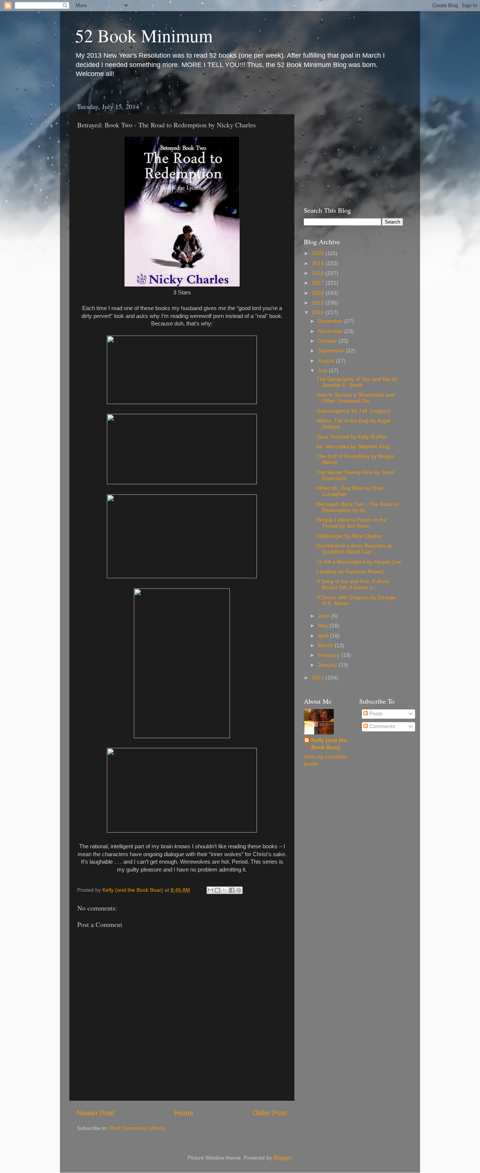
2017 (319, 283)
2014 (319, 312)
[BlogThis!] (217, 890)
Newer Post (95, 1113)
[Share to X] (224, 890)
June (324, 616)
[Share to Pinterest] (239, 890)
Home (184, 1113)
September (332, 351)
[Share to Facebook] (232, 890)
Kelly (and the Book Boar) (329, 743)
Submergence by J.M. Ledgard (353, 411)
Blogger (282, 1158)
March (326, 645)
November (331, 331)
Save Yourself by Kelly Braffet (351, 437)
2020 (319, 253)
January (328, 665)
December (331, 321)
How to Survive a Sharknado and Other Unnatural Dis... (355, 398)
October (328, 341)
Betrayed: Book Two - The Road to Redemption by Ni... (357, 507)
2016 (319, 293)
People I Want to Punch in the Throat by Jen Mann (351, 523)
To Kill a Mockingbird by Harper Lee (358, 562)
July (323, 370)
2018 (319, 273)
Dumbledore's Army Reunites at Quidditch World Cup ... (354, 549)
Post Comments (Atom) (137, 1128)
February (329, 655)
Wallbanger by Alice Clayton (349, 536)
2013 (319, 678)
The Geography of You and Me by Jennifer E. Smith (356, 382)
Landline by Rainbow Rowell (349, 572)
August (327, 361)
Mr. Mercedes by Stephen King (353, 446)
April (324, 636)
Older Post (270, 1113)
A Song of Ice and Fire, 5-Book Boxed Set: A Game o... (352, 584)
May (324, 625)
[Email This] (210, 890)
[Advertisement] (351, 145)
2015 (319, 303)
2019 (319, 263)
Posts (375, 713)
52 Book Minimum (144, 35)
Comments (381, 726)
